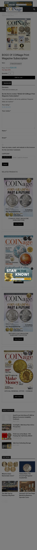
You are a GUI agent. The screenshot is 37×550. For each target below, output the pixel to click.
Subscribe (27, 279)
